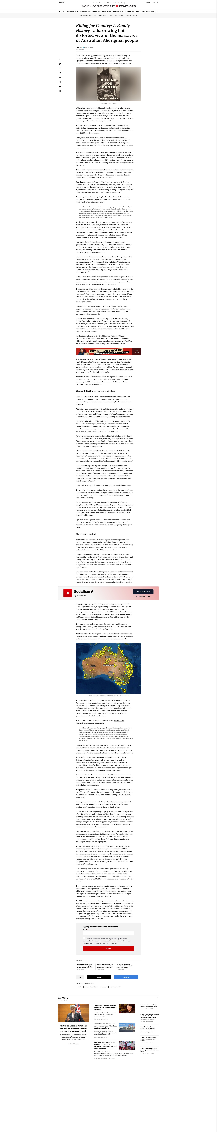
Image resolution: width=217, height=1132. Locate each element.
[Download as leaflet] (60, 82)
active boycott (95, 834)
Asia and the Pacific (116, 987)
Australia (79, 987)
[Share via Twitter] (60, 64)
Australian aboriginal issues (91, 987)
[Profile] (157, 2)
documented (102, 429)
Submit (108, 948)
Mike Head (79, 47)
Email (85, 930)
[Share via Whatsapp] (60, 68)
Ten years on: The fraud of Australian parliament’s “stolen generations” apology (125, 966)
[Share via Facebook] (60, 59)
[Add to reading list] (60, 91)
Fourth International (86, 15)
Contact (148, 2)
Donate (135, 15)
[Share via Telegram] (60, 73)
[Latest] (64, 12)
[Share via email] (60, 77)
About (153, 2)
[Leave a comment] (60, 86)
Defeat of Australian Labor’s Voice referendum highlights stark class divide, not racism (84, 966)
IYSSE (111, 15)
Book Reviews (104, 987)
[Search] (157, 12)
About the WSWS (119, 15)
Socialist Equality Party (100, 15)
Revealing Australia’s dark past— (105, 966)
